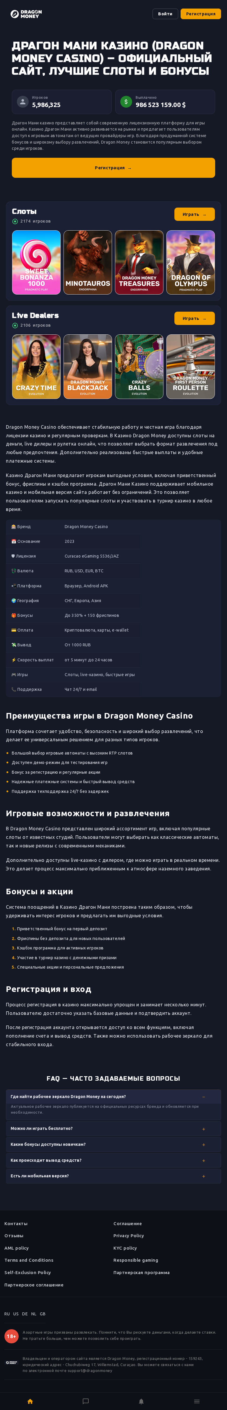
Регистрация (201, 13)
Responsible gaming (136, 1260)
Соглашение (128, 1223)
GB (43, 1314)
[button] (113, 1096)
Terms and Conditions (28, 1260)
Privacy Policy (129, 1235)
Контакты (15, 1223)
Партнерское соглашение (34, 1284)
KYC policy (125, 1247)
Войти (165, 13)
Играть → (195, 214)
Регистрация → (113, 167)
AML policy (16, 1247)
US (16, 1314)
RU (7, 1314)
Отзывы (13, 1235)
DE (25, 1314)
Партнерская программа (142, 1272)
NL (33, 1314)
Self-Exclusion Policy (27, 1272)
